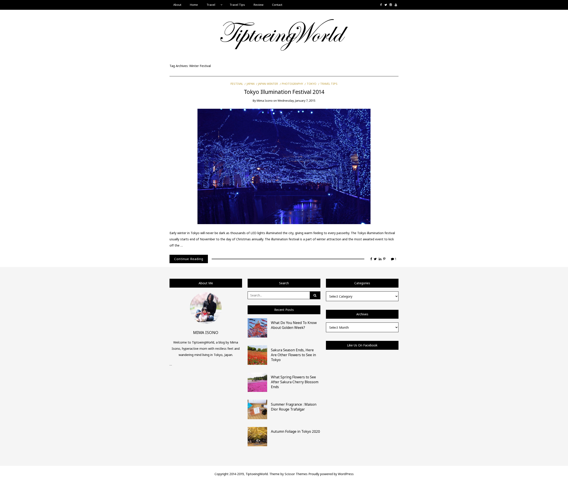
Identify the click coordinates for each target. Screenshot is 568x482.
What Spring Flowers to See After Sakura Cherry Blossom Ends (294, 382)
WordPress (346, 474)
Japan (250, 84)
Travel (211, 5)
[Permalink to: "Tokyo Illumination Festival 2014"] (284, 166)
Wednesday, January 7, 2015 (296, 101)
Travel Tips (237, 5)
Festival (237, 84)
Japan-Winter (268, 84)
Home (194, 5)
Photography (292, 84)
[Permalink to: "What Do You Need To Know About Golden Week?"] (257, 327)
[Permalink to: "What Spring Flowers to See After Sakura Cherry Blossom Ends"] (257, 382)
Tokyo (311, 84)
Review (258, 5)
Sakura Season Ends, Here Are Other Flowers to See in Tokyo (293, 355)
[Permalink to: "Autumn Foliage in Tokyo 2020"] (257, 436)
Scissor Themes (296, 474)
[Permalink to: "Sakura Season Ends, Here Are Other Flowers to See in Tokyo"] (257, 355)
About (177, 5)
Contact (277, 5)
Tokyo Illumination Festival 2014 (284, 91)
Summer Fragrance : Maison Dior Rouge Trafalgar (293, 407)
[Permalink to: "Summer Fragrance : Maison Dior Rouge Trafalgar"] (257, 409)
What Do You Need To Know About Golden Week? (294, 325)
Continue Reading (188, 259)
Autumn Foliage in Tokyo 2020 (295, 431)
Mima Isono (265, 101)
